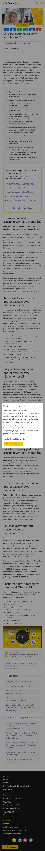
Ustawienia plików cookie (15, 439)
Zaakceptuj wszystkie (13, 444)
